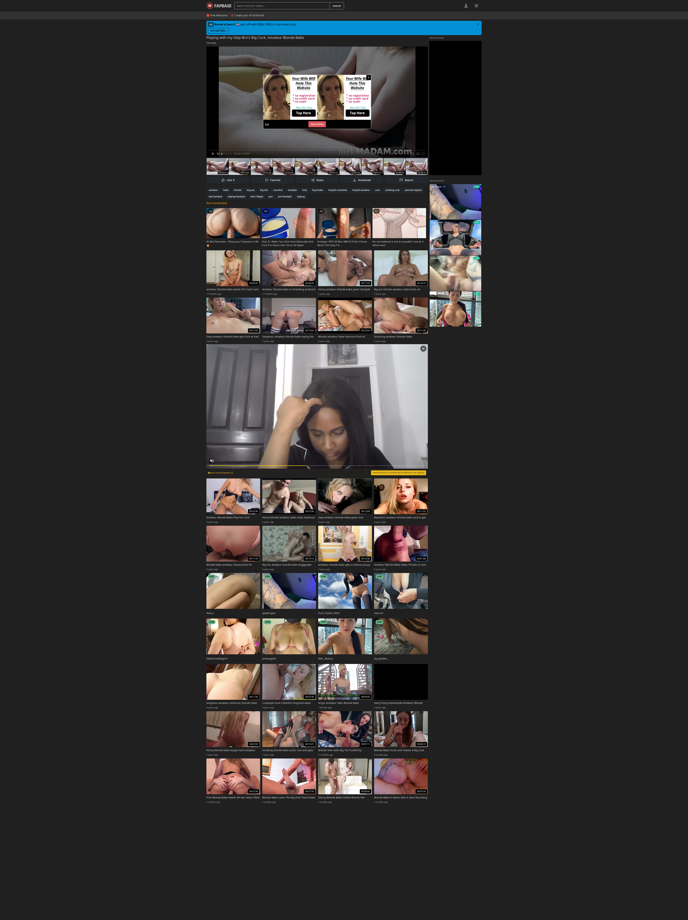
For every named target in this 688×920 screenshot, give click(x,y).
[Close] (478, 24)
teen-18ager (256, 196)
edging (301, 196)
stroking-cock (392, 190)
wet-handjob (215, 196)
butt (304, 190)
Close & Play (317, 124)
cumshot (278, 190)
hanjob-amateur (361, 190)
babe (226, 190)
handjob (292, 190)
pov (271, 196)
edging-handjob (236, 196)
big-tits (264, 190)
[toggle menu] (458, 5)
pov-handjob (285, 196)
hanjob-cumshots (337, 190)
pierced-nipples (413, 190)
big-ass (251, 190)
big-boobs (317, 190)
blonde (238, 190)
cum (377, 190)
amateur (213, 190)
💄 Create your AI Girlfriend (247, 15)
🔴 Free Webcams (217, 15)
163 (211, 42)
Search (337, 6)
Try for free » (218, 30)
